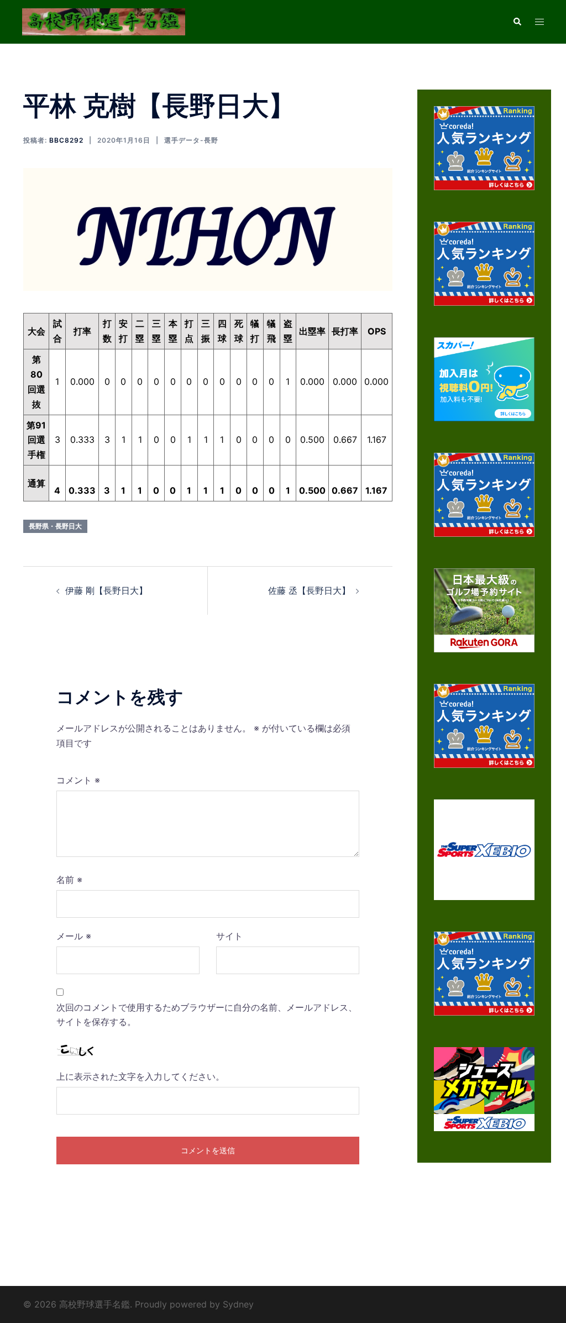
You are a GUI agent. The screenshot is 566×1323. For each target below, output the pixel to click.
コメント (78, 780)
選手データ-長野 (191, 140)
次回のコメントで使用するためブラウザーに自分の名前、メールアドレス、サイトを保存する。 (206, 1015)
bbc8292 (66, 140)
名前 (69, 879)
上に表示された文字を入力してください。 (140, 1076)
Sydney (238, 1304)
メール (73, 936)
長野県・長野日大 (55, 526)
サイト (229, 936)
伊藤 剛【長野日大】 (106, 590)
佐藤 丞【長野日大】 (309, 590)
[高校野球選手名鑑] (103, 21)
